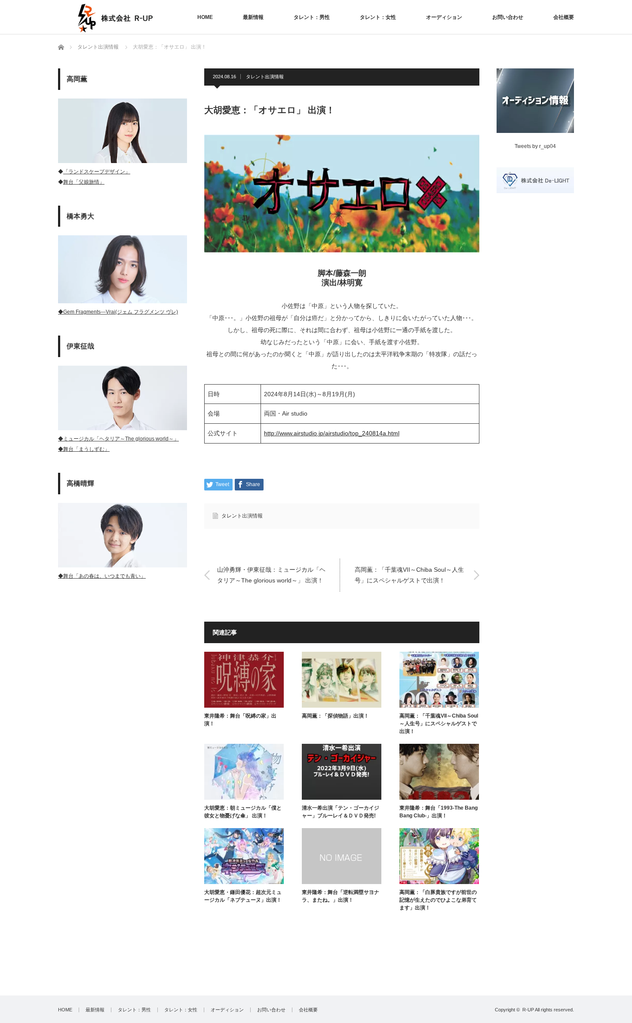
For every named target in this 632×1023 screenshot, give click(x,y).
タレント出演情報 (265, 76)
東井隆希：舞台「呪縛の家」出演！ (240, 720)
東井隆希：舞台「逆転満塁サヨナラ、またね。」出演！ (340, 896)
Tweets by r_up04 (535, 146)
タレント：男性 (312, 17)
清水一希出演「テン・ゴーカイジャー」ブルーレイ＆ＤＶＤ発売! (340, 812)
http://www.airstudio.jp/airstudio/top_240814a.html (331, 433)
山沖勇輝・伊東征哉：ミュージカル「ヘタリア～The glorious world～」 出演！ (271, 575)
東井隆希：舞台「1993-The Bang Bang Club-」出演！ (438, 812)
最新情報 (253, 17)
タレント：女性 (378, 17)
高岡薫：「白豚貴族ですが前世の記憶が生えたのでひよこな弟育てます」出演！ (438, 900)
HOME (205, 17)
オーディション (444, 17)
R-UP (528, 1009)
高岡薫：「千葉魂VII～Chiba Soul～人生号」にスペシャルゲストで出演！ (409, 575)
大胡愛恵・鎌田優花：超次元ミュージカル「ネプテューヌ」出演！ (243, 896)
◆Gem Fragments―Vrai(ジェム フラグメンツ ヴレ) (118, 312)
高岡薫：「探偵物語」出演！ (335, 716)
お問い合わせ (507, 17)
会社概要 (563, 17)
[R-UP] (114, 18)
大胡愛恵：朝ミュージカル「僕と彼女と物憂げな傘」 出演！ (243, 812)
